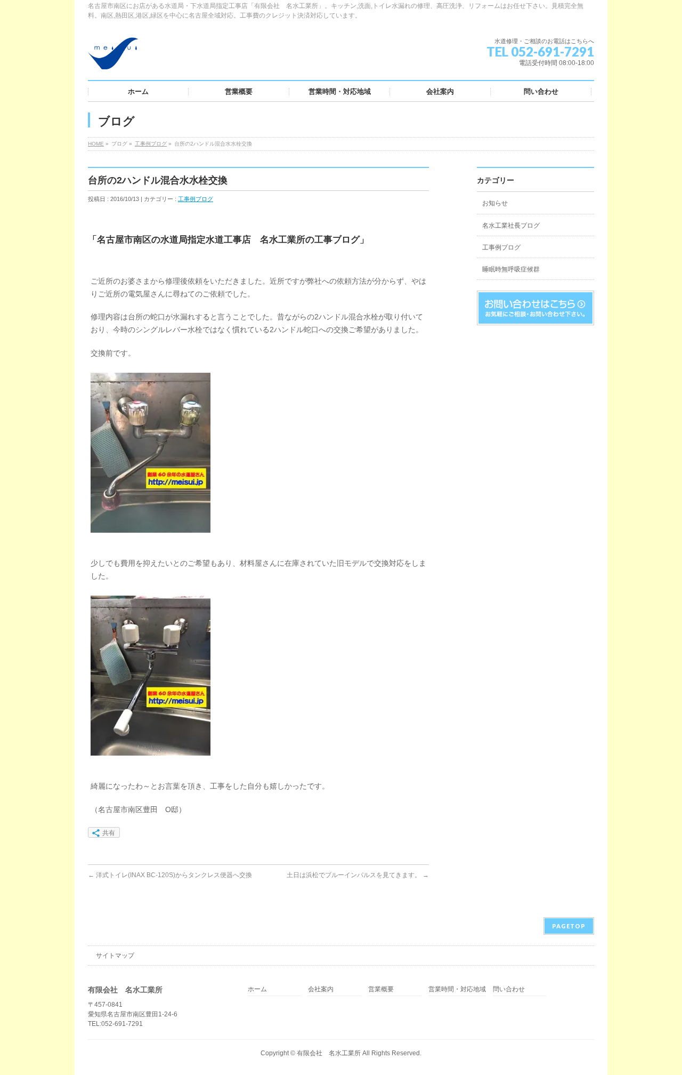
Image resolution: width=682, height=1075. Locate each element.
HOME (96, 144)
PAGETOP (569, 925)
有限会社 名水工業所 (329, 1053)
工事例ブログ (151, 144)
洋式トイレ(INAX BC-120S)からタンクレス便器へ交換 (170, 875)
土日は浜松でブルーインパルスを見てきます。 (358, 875)
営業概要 (381, 989)
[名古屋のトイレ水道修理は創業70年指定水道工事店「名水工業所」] (113, 57)
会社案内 (321, 989)
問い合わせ (509, 989)
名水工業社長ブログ (511, 225)
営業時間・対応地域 (457, 989)
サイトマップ (115, 955)
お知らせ (495, 203)
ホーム (257, 989)
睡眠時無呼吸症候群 (511, 269)
